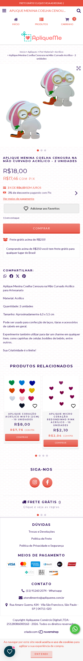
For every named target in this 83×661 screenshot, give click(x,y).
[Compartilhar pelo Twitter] (18, 276)
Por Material (46, 51)
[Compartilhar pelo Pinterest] (24, 276)
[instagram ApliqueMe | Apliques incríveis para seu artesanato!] (35, 483)
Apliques (32, 51)
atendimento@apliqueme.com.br (44, 597)
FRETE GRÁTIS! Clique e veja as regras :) (41, 3)
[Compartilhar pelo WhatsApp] (5, 276)
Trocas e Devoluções (41, 531)
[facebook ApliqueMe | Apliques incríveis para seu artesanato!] (47, 483)
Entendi (41, 653)
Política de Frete (41, 538)
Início (23, 51)
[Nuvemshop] (41, 633)
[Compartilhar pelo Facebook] (11, 276)
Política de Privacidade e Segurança (41, 545)
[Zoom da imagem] (78, 68)
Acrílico (59, 51)
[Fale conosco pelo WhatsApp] (75, 629)
